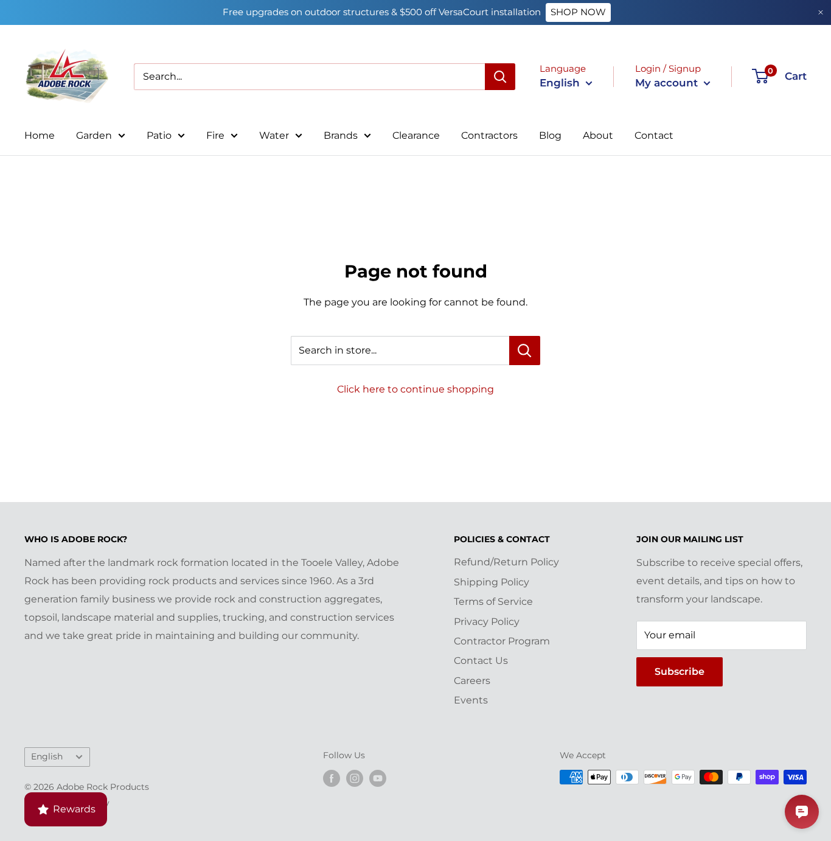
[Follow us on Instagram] (354, 778)
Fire (215, 135)
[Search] (500, 76)
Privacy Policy (487, 621)
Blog (550, 135)
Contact (654, 135)
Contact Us (481, 660)
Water (274, 135)
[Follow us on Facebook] (331, 778)
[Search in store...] (524, 350)
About (598, 135)
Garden (94, 135)
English (47, 756)
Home (39, 135)
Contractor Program (502, 641)
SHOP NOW (578, 12)
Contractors (489, 135)
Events (471, 700)
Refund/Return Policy (506, 562)
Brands (341, 135)
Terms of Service (493, 601)
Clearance (416, 135)
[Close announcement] (820, 12)
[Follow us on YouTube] (377, 778)
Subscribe (679, 671)
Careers (472, 680)
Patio (159, 135)
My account (668, 83)
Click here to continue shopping (415, 389)
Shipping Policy (491, 582)
